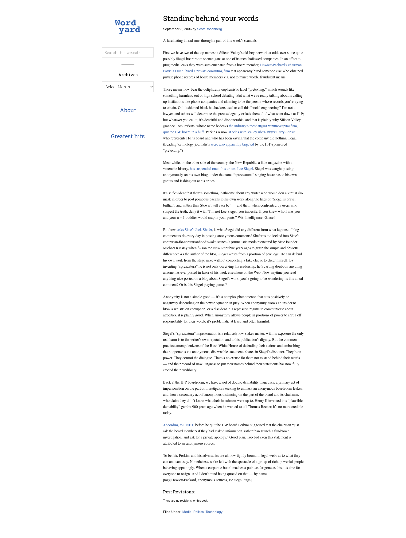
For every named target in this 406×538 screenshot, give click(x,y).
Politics (198, 512)
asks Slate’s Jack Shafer (194, 229)
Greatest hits (128, 136)
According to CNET (178, 424)
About (128, 110)
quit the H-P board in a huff (183, 131)
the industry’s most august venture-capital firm (263, 125)
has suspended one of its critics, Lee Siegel (221, 168)
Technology (214, 512)
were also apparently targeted (232, 144)
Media (186, 512)
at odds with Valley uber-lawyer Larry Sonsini (262, 131)
